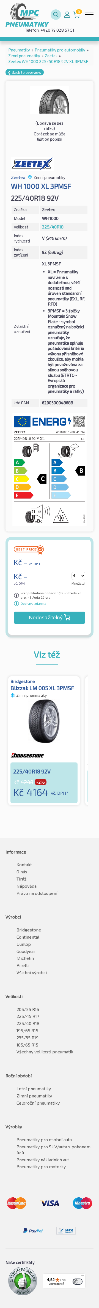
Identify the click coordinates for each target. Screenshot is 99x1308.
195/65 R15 (27, 1030)
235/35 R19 (27, 1037)
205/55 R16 (27, 1009)
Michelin (25, 958)
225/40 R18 (27, 1023)
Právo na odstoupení (36, 893)
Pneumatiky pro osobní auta (44, 1139)
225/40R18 (53, 226)
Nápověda (26, 886)
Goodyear (25, 951)
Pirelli (22, 965)
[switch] (77, 1282)
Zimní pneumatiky (34, 1095)
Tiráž (21, 878)
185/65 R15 (27, 1044)
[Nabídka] (82, 1276)
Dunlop (23, 944)
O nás (21, 871)
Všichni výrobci (31, 972)
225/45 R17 (27, 1016)
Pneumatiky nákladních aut (42, 1159)
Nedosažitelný (46, 617)
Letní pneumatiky (33, 1088)
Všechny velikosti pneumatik (44, 1051)
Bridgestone (28, 929)
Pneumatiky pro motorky (41, 1166)
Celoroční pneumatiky (38, 1102)
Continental (27, 936)
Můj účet (67, 15)
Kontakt (24, 864)
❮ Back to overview (25, 72)
